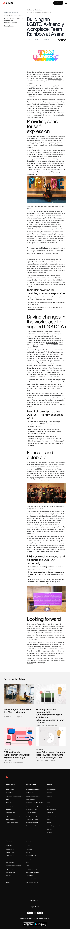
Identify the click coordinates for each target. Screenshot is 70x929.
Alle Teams (49, 832)
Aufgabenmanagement (32, 822)
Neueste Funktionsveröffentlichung (14, 796)
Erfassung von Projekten (32, 819)
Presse (28, 865)
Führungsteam (29, 849)
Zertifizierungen (10, 855)
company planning (52, 342)
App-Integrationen (10, 812)
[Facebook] (38, 913)
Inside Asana (29, 859)
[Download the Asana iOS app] (28, 924)
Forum (7, 859)
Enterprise (8, 809)
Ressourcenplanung (31, 812)
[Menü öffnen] (66, 3)
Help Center (9, 845)
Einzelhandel (50, 812)
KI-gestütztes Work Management (14, 816)
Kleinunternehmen (51, 789)
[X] (28, 913)
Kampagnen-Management (33, 789)
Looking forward (8, 26)
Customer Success (10, 872)
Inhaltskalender (30, 792)
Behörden (49, 829)
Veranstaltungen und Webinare (13, 865)
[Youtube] (41, 913)
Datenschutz (29, 875)
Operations (49, 796)
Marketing (49, 792)
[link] (30, 10)
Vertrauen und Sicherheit (32, 872)
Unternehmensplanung (32, 806)
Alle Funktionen (10, 792)
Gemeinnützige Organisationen (54, 825)
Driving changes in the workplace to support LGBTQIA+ (14, 19)
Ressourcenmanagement (12, 822)
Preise (7, 799)
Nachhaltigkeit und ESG (32, 882)
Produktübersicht (10, 789)
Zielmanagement (30, 799)
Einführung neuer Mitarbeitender (34, 802)
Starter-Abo (9, 802)
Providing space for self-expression (14, 15)
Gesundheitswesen (51, 809)
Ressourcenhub (10, 862)
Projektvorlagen (10, 869)
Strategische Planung (31, 816)
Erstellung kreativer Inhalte (33, 796)
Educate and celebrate (10, 22)
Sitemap (8, 882)
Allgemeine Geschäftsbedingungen (30, 918)
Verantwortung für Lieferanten (33, 879)
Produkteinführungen (31, 809)
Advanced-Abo (9, 806)
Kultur (27, 862)
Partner (7, 879)
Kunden (28, 852)
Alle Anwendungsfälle (31, 825)
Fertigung (49, 822)
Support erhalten (10, 849)
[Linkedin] (31, 913)
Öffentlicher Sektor (51, 816)
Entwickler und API (10, 875)
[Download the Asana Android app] (41, 924)
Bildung (48, 819)
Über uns (28, 845)
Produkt (48, 802)
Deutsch (36, 906)
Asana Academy (10, 852)
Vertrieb (48, 806)
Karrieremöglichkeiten (31, 855)
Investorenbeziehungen (32, 869)
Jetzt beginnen (58, 2)
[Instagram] (35, 913)
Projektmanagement (11, 819)
